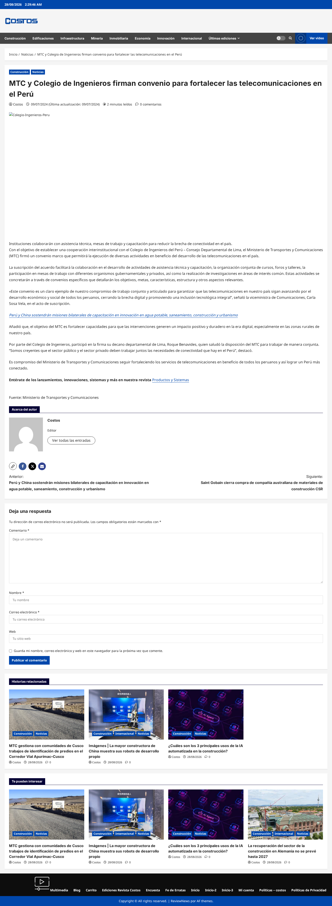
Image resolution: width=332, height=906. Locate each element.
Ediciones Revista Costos (121, 890)
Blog (76, 890)
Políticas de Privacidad (308, 890)
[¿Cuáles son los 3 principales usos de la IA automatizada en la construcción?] (205, 714)
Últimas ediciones (222, 38)
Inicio (195, 890)
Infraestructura (72, 38)
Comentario (19, 530)
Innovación (166, 38)
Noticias (38, 72)
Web (12, 631)
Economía (142, 38)
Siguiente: (262, 482)
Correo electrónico (24, 612)
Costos (18, 104)
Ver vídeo (317, 38)
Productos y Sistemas (170, 379)
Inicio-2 (210, 890)
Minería (97, 38)
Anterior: (79, 482)
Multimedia (58, 890)
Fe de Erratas (175, 890)
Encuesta (153, 890)
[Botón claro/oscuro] (280, 38)
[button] (290, 38)
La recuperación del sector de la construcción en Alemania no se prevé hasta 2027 (282, 851)
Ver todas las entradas (71, 440)
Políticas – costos (272, 890)
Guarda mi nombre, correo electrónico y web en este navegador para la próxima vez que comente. (88, 651)
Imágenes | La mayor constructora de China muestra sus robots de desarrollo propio (124, 751)
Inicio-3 (227, 890)
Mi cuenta (246, 890)
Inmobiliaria (119, 38)
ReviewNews (180, 901)
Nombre (16, 593)
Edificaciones (43, 38)
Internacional (191, 38)
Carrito (91, 890)
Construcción (15, 38)
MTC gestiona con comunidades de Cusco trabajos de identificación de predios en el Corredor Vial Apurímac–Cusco (46, 751)
